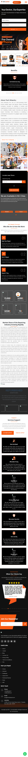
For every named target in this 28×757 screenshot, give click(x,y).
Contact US (5, 655)
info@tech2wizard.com (9, 697)
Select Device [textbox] (5, 20)
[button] (6, 217)
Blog (3, 653)
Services (4, 671)
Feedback (4, 673)
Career (4, 651)
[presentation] (1, 43)
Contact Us (16, 2)
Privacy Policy (5, 657)
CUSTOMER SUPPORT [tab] (7, 433)
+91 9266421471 (7, 691)
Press (3, 680)
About (3, 648)
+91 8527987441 (8, 693)
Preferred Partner (6, 678)
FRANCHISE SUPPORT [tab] (20, 433)
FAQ (3, 662)
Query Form (5, 675)
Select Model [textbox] (5, 25)
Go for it (13, 29)
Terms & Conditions (7, 659)
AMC (3, 682)
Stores (4, 669)
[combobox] (14, 20)
